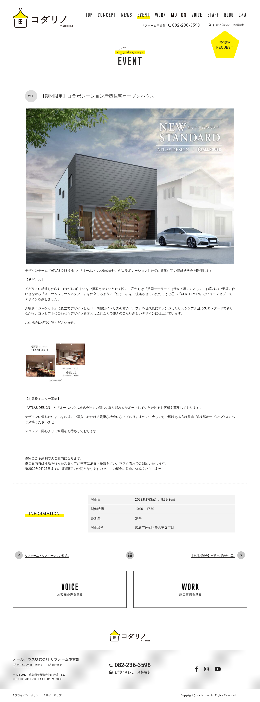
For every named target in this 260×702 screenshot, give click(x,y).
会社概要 (56, 665)
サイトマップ (53, 695)
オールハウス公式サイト (31, 665)
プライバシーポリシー (27, 695)
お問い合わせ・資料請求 (132, 672)
